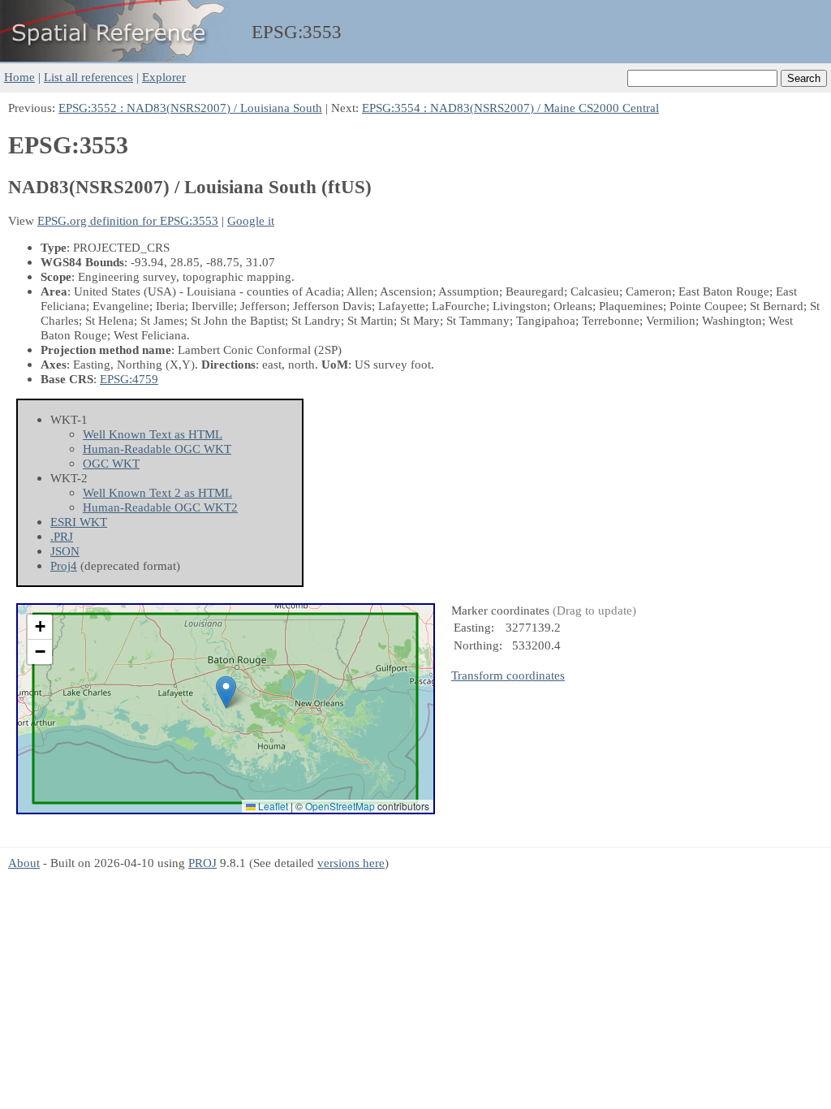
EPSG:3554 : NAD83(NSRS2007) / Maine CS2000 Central (510, 107)
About (24, 863)
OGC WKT (111, 463)
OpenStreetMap (340, 806)
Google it (250, 220)
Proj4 (63, 565)
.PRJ (61, 536)
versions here (351, 863)
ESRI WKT (78, 522)
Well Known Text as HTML (152, 434)
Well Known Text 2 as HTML (157, 492)
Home (19, 77)
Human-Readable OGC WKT (157, 448)
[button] (226, 692)
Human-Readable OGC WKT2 (160, 507)
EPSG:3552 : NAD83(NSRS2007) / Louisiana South (190, 107)
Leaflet (272, 806)
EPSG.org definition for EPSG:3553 (127, 220)
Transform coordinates (508, 675)
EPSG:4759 (129, 379)
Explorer (164, 77)
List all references (88, 77)
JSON (65, 551)
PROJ (202, 863)
